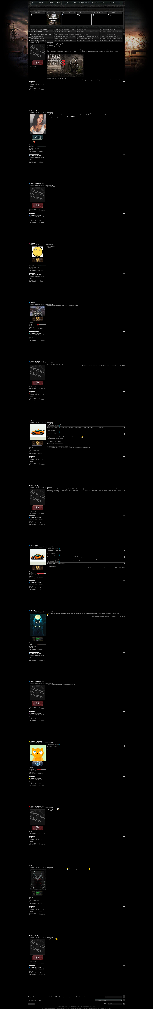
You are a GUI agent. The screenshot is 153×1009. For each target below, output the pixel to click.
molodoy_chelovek (51, 810)
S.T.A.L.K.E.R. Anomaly (37, 36)
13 (37, 452)
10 (52, 612)
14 (52, 867)
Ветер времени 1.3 (83, 29)
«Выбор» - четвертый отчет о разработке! (112, 31)
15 (52, 937)
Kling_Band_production (53, 114)
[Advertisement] (86, 97)
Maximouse (50, 489)
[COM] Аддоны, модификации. (86, 38)
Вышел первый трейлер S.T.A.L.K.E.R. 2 (111, 29)
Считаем (34, 34)
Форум (30, 34)
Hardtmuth (49, 186)
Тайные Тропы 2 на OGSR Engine (40, 29)
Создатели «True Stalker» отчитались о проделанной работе (116, 40)
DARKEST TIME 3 (53, 34)
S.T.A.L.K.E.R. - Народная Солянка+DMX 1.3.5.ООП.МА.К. (92, 36)
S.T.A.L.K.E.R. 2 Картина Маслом (63, 31)
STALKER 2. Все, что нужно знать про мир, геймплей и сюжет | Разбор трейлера (75, 29)
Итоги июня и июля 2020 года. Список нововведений (68, 34)
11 (52, 683)
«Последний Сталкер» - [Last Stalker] (87, 40)
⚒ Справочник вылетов (38, 38)
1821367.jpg (58, 78)
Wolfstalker (67, 1006)
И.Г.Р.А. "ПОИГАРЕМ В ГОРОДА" (40, 31)
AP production (84, 1006)
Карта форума (95, 1008)
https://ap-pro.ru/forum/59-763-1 (67, 117)
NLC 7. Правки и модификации (39, 40)
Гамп (48, 939)
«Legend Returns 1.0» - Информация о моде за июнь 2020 (116, 38)
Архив (34, 996)
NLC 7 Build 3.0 (82, 31)
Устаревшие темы (42, 996)
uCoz (109, 1008)
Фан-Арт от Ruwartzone (61, 38)
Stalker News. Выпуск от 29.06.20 (109, 36)
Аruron (48, 684)
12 (52, 742)
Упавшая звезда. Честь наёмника (86, 34)
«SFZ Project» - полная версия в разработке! (112, 34)
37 (37, 149)
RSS (101, 1008)
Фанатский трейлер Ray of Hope (63, 40)
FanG (78, 1006)
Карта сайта (86, 1008)
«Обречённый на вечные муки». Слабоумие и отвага (68, 36)
